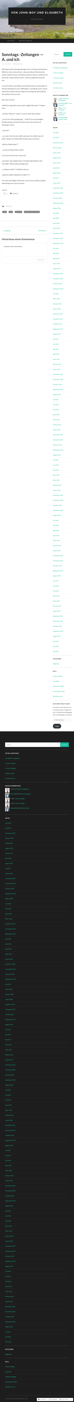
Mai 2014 (56, 530)
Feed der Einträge (58, 686)
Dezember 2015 (58, 435)
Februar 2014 (57, 545)
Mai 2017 (56, 349)
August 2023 (57, 158)
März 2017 (56, 359)
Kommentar (40, 259)
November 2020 (58, 193)
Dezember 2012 (58, 616)
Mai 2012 (56, 651)
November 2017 (58, 319)
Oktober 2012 (57, 626)
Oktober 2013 (57, 566)
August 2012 (57, 636)
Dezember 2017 (58, 314)
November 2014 (58, 500)
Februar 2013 (57, 606)
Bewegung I (6, 230)
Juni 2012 (56, 646)
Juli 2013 (55, 581)
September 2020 (58, 203)
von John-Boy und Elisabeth (37, 12)
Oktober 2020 (57, 198)
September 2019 (58, 243)
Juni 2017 (56, 344)
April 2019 (56, 258)
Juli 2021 (55, 178)
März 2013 (56, 601)
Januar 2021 (56, 183)
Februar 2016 (57, 425)
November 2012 (58, 621)
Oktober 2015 (57, 445)
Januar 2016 (56, 430)
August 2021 (57, 173)
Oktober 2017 (57, 324)
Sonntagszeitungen (32, 212)
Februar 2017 (57, 364)
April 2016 (56, 414)
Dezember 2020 (58, 188)
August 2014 (57, 515)
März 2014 (56, 540)
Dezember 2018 (58, 273)
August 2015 (57, 455)
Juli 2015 (55, 460)
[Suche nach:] (62, 54)
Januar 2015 (56, 490)
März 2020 (56, 228)
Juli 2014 (55, 520)
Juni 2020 (56, 213)
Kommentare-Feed (59, 691)
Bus (11, 212)
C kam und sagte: (58, 73)
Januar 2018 (56, 309)
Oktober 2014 (57, 505)
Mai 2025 (56, 137)
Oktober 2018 (57, 283)
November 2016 (58, 379)
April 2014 (56, 535)
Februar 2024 (57, 148)
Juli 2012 (55, 641)
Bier (4, 212)
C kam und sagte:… (65, 104)
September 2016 (58, 389)
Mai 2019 (56, 253)
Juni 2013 (56, 586)
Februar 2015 (57, 485)
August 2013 (57, 576)
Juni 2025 (56, 132)
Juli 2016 (55, 399)
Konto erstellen (57, 676)
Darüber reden (57, 83)
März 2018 (56, 299)
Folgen (57, 726)
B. (58, 98)
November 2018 (58, 278)
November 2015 (58, 440)
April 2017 (56, 354)
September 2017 (58, 329)
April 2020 (56, 223)
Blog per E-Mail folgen (61, 704)
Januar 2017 (56, 369)
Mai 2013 (56, 591)
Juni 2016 (56, 404)
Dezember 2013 (58, 555)
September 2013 (58, 571)
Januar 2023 (56, 163)
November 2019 (58, 238)
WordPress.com (58, 696)
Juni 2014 (56, 525)
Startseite (11, 40)
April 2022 (56, 168)
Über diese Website (25, 40)
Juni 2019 (56, 248)
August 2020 (57, 208)
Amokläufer (43, 230)
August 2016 (57, 394)
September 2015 (58, 450)
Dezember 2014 (58, 495)
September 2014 (58, 510)
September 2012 (58, 631)
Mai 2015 (56, 470)
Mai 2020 (56, 218)
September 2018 (58, 289)
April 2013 (56, 596)
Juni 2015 (56, 465)
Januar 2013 (56, 611)
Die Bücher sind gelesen (60, 68)
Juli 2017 (55, 339)
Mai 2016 (56, 409)
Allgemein (9, 206)
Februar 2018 (57, 304)
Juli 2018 (55, 294)
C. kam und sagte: (58, 78)
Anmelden (56, 681)
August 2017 (57, 334)
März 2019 (56, 263)
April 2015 (56, 475)
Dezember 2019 (58, 233)
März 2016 (56, 419)
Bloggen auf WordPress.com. (16, 1398)
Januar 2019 (56, 268)
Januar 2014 (56, 550)
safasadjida (17, 64)
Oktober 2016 (57, 384)
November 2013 (58, 561)
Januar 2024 (56, 153)
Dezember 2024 (58, 143)
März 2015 (56, 480)
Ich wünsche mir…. (58, 88)
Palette (18, 212)
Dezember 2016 (58, 374)
